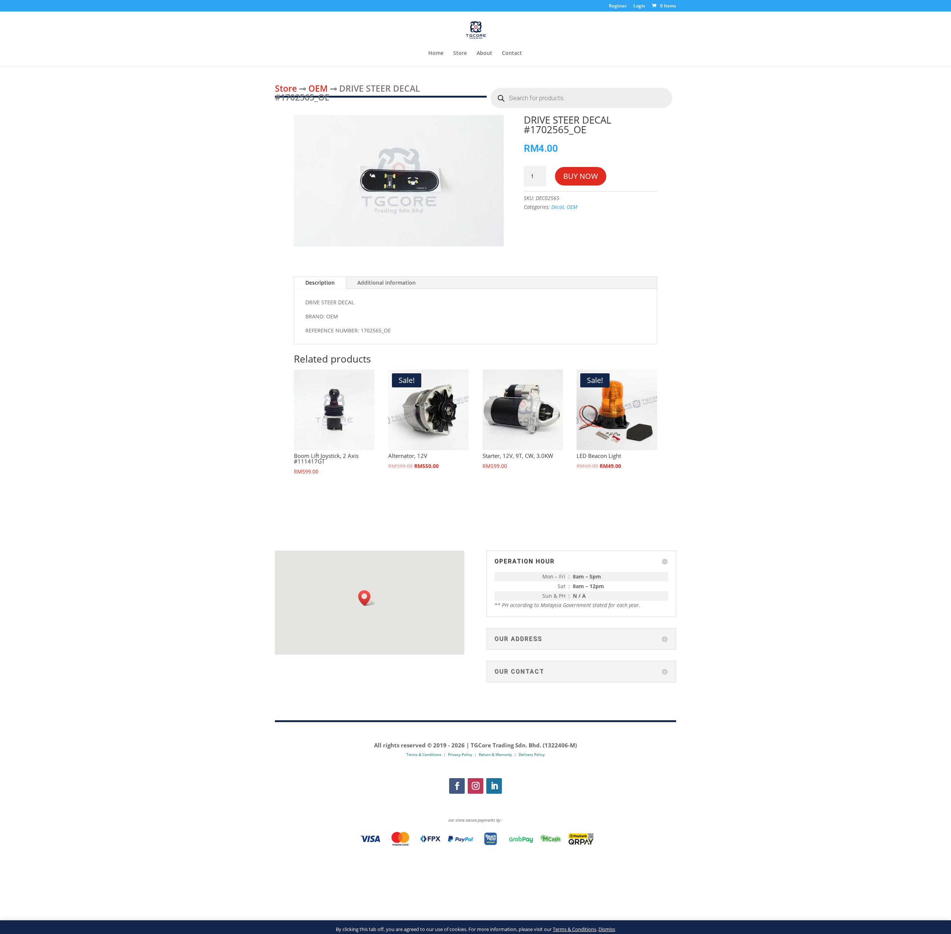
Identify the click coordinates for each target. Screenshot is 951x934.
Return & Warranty (495, 754)
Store (460, 53)
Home (436, 53)
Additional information (386, 282)
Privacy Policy (460, 754)
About (484, 53)
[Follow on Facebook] (457, 786)
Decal (557, 206)
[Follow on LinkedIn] (494, 786)
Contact (512, 53)
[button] (366, 598)
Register (618, 6)
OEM (318, 88)
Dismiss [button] (606, 929)
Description (320, 282)
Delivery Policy (532, 754)
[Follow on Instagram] (475, 786)
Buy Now (580, 176)
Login (639, 6)
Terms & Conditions (574, 929)
